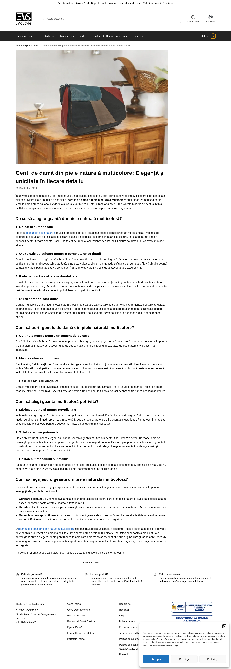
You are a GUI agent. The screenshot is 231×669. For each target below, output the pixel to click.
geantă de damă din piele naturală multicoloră (46, 528)
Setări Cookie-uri (128, 649)
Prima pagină (23, 45)
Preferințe (212, 659)
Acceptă (156, 659)
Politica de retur (127, 621)
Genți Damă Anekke (78, 609)
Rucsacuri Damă (76, 615)
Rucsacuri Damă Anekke (81, 621)
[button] (224, 626)
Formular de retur (128, 627)
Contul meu (193, 21)
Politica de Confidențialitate (134, 638)
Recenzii (124, 609)
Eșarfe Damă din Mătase (81, 633)
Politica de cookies (129, 644)
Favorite (210, 21)
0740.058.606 (36, 603)
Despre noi (125, 603)
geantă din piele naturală (40, 232)
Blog (35, 45)
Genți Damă (74, 603)
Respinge (184, 659)
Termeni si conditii (129, 633)
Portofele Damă (76, 638)
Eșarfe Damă (74, 627)
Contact (123, 654)
